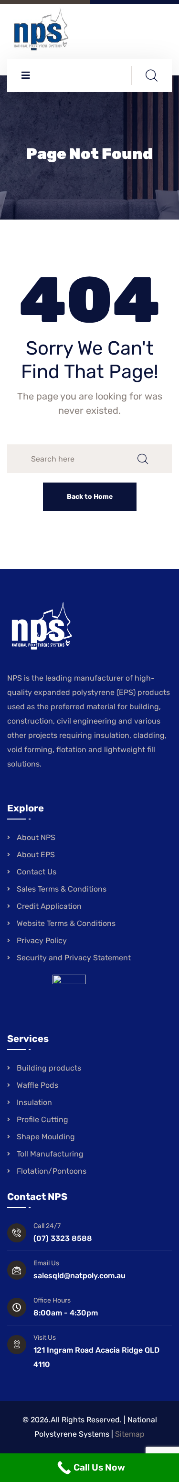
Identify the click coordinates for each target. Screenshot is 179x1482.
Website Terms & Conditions (66, 923)
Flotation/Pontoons (51, 1171)
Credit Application (49, 906)
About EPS (36, 854)
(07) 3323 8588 (62, 1238)
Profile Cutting (42, 1119)
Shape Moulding (46, 1136)
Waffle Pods (37, 1085)
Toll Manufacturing (50, 1153)
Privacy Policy (42, 940)
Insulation (34, 1102)
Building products (49, 1067)
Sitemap (130, 1434)
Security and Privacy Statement (74, 957)
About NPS (36, 837)
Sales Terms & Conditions (61, 888)
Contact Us (36, 871)
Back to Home (90, 497)
